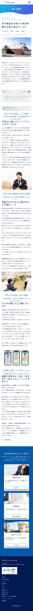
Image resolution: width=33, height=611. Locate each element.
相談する (16, 487)
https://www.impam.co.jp (12, 109)
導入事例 (7, 17)
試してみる (16, 545)
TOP (3, 17)
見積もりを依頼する (16, 516)
